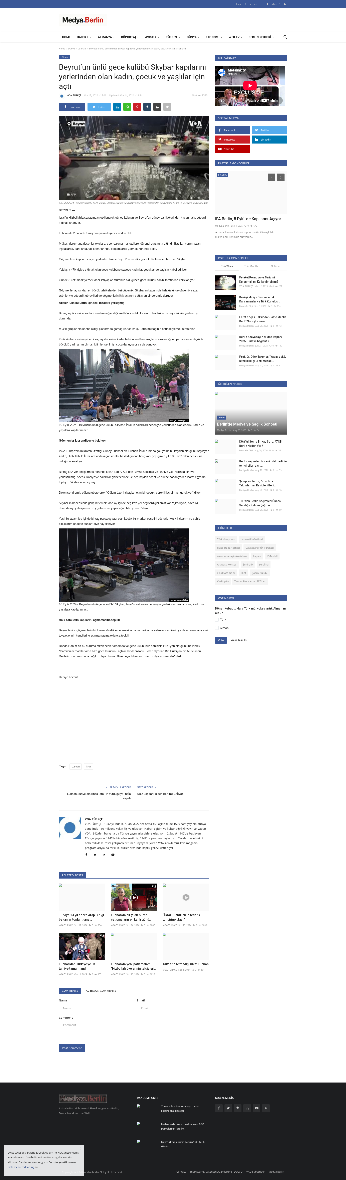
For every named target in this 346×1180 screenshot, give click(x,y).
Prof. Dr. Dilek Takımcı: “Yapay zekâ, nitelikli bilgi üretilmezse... (262, 359)
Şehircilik (248, 564)
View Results (238, 640)
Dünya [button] (192, 37)
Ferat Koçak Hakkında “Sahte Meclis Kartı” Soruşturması (262, 319)
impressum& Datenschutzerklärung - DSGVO (216, 1171)
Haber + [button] (83, 37)
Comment (66, 1017)
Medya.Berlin (222, 225)
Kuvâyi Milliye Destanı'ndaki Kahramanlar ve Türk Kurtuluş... (259, 299)
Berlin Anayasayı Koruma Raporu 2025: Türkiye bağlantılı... (261, 339)
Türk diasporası (226, 539)
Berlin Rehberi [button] (260, 37)
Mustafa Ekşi (246, 305)
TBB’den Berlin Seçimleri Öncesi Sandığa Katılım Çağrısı (260, 503)
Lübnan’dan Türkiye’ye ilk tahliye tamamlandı (77, 966)
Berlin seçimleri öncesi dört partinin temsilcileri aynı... (263, 463)
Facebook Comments (100, 990)
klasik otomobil (226, 573)
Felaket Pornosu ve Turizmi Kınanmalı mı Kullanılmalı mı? (258, 279)
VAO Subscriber (255, 1171)
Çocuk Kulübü (260, 573)
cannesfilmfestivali (252, 539)
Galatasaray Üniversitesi (259, 547)
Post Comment (72, 1048)
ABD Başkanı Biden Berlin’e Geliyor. (160, 794)
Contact (181, 1171)
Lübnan (82, 48)
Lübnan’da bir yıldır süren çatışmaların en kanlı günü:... (131, 917)
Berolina (264, 564)
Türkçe (273, 4)
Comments (70, 990)
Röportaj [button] (129, 37)
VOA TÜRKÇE (74, 95)
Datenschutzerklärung (21, 1167)
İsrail (88, 766)
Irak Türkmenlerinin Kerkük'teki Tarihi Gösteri (183, 1144)
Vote (221, 640)
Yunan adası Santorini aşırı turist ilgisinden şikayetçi (180, 1108)
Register (253, 4)
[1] (285, 4)
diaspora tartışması (228, 547)
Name (63, 1000)
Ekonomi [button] (213, 37)
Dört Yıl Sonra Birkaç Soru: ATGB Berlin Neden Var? (260, 443)
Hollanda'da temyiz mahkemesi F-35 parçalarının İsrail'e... (182, 1126)
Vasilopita (223, 581)
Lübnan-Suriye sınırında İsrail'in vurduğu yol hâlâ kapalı (99, 796)
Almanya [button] (105, 37)
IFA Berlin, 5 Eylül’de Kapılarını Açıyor (248, 218)
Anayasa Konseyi (227, 564)
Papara (257, 556)
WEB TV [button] (234, 37)
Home (66, 37)
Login (239, 4)
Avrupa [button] (151, 37)
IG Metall (272, 556)
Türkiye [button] (172, 37)
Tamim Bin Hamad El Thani (250, 581)
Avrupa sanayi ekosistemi (232, 556)
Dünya (71, 48)
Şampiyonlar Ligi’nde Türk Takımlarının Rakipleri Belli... (258, 483)
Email (141, 1000)
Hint (243, 573)
